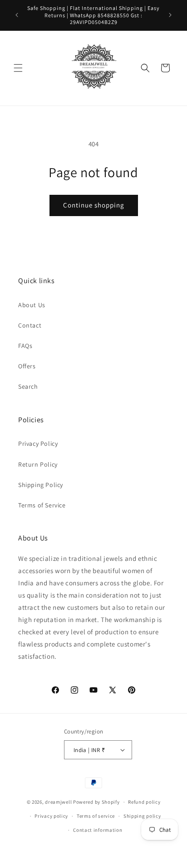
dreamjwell (58, 802)
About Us (31, 305)
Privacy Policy (38, 443)
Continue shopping (93, 205)
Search (28, 386)
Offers (27, 366)
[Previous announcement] (17, 15)
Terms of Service (42, 505)
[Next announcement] (170, 15)
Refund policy (144, 802)
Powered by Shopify (96, 802)
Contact (29, 325)
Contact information (97, 830)
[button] (18, 68)
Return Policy (38, 464)
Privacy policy (51, 816)
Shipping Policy (40, 485)
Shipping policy (142, 816)
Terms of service (96, 816)
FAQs (25, 346)
